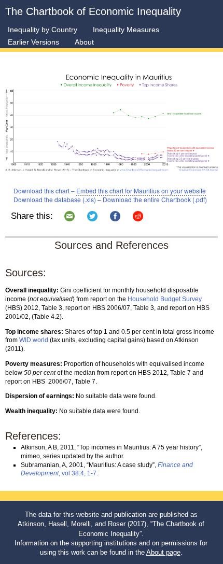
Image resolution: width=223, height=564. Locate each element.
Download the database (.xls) (54, 199)
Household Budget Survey (165, 299)
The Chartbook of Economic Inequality (93, 11)
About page (163, 552)
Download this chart (41, 190)
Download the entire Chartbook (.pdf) (155, 199)
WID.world (33, 340)
